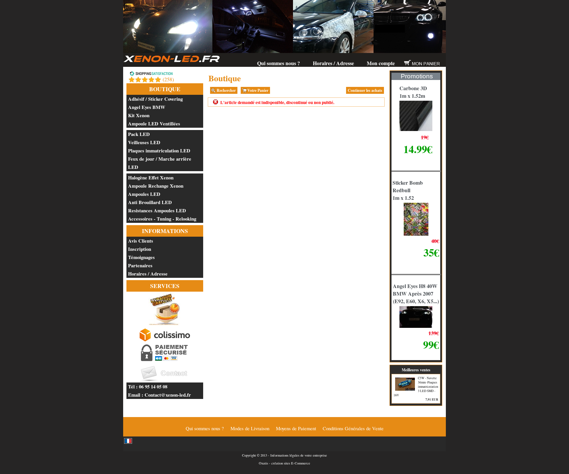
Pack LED (139, 134)
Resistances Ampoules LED (157, 210)
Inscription (139, 249)
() (168, 79)
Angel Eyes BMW (146, 107)
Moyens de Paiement (296, 428)
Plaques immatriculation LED (159, 150)
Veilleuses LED (144, 142)
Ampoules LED (144, 194)
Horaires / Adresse (333, 63)
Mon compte (381, 63)
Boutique (164, 89)
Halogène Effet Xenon (151, 177)
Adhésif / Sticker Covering (155, 98)
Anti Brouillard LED (150, 202)
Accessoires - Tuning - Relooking (162, 218)
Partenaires (140, 265)
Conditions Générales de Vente (353, 428)
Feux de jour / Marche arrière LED (159, 163)
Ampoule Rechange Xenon (155, 185)
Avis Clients (140, 240)
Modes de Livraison (249, 428)
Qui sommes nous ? (278, 63)
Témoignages (141, 257)
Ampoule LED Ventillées (154, 123)
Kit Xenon (138, 115)
